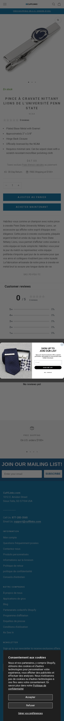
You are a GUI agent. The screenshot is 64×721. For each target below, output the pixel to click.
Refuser (30, 705)
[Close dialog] (62, 344)
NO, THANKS (48, 372)
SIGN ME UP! (48, 367)
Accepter (30, 697)
